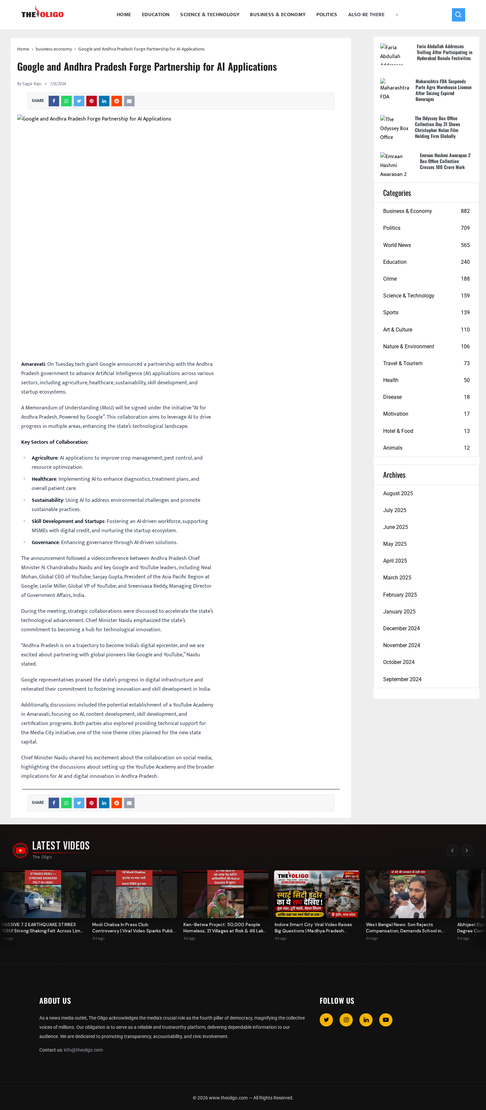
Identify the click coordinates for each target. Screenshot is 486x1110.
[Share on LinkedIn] (104, 101)
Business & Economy (277, 14)
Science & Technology (209, 14)
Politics (327, 14)
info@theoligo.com (83, 1050)
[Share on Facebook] (54, 101)
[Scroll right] (467, 850)
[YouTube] (385, 1019)
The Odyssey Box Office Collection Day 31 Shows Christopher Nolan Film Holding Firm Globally (437, 127)
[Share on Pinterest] (91, 101)
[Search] (458, 14)
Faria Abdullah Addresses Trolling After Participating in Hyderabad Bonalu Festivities (444, 52)
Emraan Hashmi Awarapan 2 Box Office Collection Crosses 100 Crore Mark (445, 161)
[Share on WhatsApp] (66, 101)
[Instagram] (346, 1019)
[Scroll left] (452, 850)
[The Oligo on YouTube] (20, 850)
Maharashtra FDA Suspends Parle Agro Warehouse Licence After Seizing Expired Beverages (443, 90)
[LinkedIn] (366, 1019)
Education (156, 14)
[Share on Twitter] (79, 101)
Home (124, 14)
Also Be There (366, 14)
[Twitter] (326, 1019)
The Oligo (42, 857)
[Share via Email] (129, 101)
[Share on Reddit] (116, 101)
